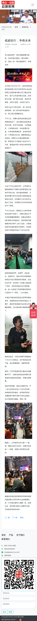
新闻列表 (25, 27)
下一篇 (14, 517)
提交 (4, 612)
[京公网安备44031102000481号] (20, 619)
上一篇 (7, 517)
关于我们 (20, 535)
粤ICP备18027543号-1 (9, 619)
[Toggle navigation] (32, 5)
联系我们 (6, 539)
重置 (10, 612)
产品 (11, 535)
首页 (16, 27)
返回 (21, 517)
